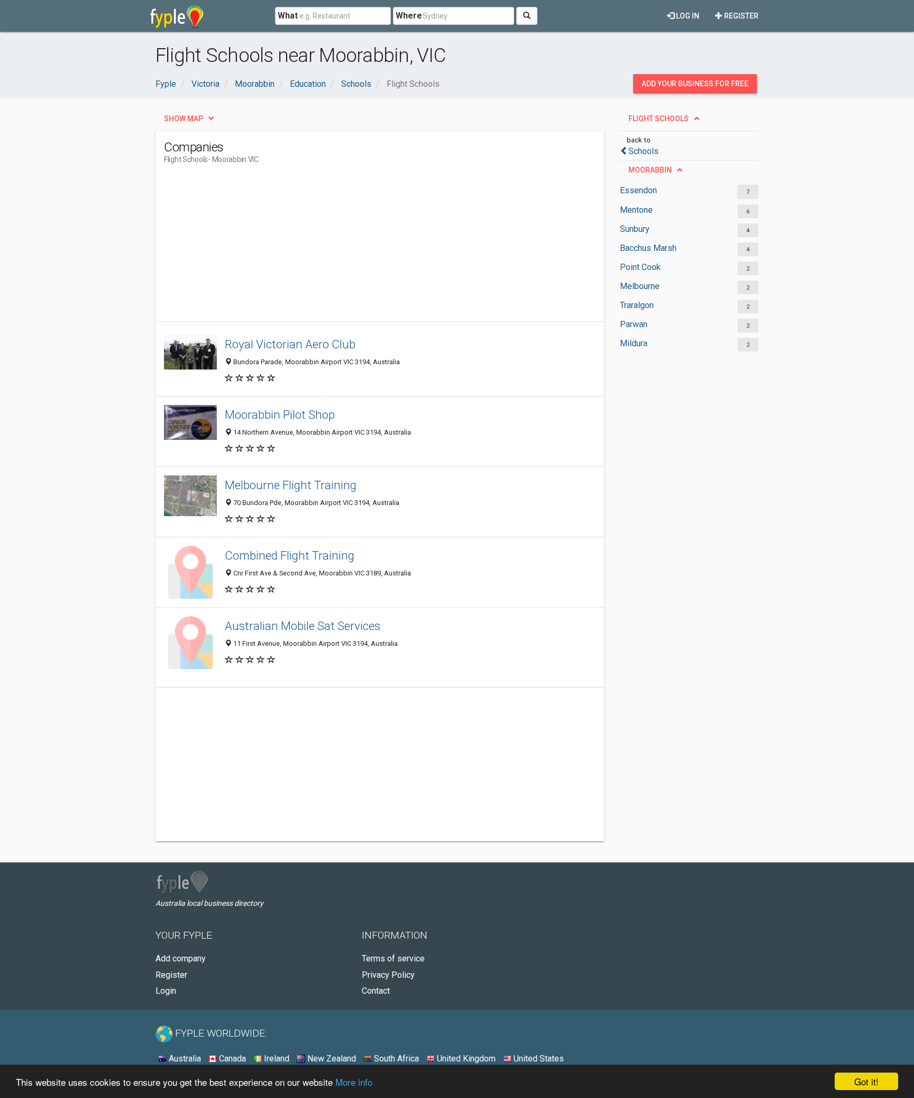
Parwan (633, 324)
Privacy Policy (388, 975)
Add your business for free (695, 83)
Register (740, 16)
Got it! (866, 1081)
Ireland (275, 1059)
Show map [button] (183, 118)
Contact (376, 991)
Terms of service (393, 958)
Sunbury (635, 229)
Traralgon (637, 305)
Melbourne (640, 286)
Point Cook (640, 267)
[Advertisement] (356, 247)
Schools (643, 151)
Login (166, 991)
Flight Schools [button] (658, 118)
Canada (231, 1059)
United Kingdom (465, 1059)
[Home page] (177, 16)
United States (537, 1059)
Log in (686, 16)
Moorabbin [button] (650, 170)
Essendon (638, 190)
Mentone (636, 210)
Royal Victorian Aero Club (290, 344)
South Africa (395, 1059)
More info (353, 1081)
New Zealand (330, 1059)
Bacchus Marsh (648, 248)
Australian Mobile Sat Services (302, 626)
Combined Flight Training (289, 555)
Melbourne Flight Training (291, 485)
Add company (181, 958)
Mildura (633, 343)
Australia (184, 1059)
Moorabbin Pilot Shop (280, 414)
